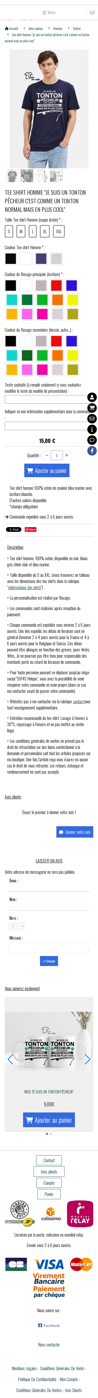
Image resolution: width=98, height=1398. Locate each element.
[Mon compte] (92, 397)
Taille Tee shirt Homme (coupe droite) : (33, 220)
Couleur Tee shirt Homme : (25, 247)
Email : (14, 880)
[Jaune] (12, 314)
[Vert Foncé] (27, 300)
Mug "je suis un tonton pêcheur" (49, 1092)
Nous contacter (49, 1344)
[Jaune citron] (73, 300)
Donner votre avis (77, 832)
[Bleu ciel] (12, 300)
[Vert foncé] (27, 355)
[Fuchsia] (42, 314)
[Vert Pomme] (42, 300)
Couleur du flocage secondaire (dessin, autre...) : (39, 330)
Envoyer (50, 961)
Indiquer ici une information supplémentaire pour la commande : (48, 414)
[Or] (73, 314)
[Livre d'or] (92, 440)
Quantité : (34, 455)
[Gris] (41, 285)
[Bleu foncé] (72, 285)
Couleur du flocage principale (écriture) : (34, 274)
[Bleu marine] (41, 259)
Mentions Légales (24, 1368)
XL (45, 231)
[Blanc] (26, 259)
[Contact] (92, 418)
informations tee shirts (24, 587)
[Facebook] (92, 451)
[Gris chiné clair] (56, 259)
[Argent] (58, 314)
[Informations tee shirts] (92, 429)
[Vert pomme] (42, 355)
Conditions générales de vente (62, 1368)
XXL (59, 231)
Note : (14, 918)
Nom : (13, 899)
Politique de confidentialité (37, 1379)
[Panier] (92, 408)
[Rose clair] (27, 314)
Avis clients (73, 1390)
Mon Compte (69, 1379)
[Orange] (58, 300)
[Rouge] (56, 285)
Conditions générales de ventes (39, 1390)
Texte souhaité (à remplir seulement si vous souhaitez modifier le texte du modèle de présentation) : (43, 388)
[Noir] (11, 259)
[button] (47, 1134)
